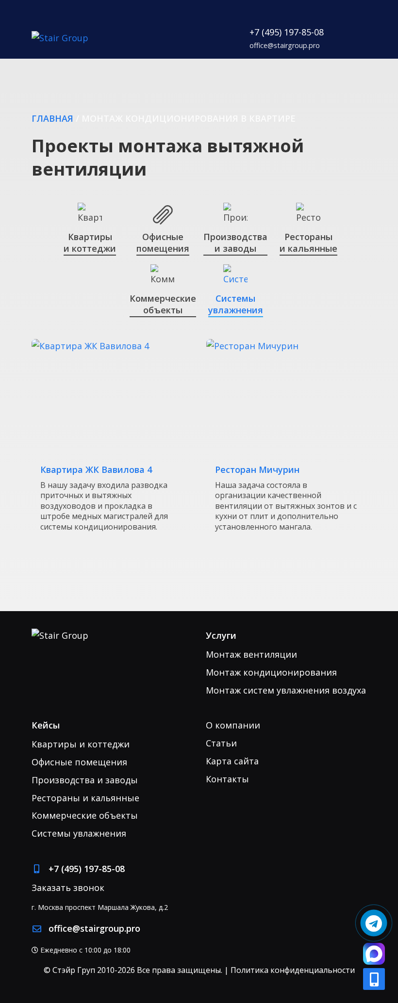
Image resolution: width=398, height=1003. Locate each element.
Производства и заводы (85, 780)
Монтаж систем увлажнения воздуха (286, 690)
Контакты (227, 779)
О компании (233, 725)
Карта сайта (232, 761)
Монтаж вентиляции (251, 654)
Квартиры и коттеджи (81, 744)
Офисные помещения (79, 762)
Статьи (221, 743)
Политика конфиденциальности (293, 970)
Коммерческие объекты (85, 815)
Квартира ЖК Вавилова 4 (96, 469)
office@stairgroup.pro (284, 45)
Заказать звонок (68, 887)
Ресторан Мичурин (257, 469)
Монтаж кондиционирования (271, 672)
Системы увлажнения (79, 833)
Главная (52, 118)
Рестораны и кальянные (85, 798)
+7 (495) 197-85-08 (286, 32)
